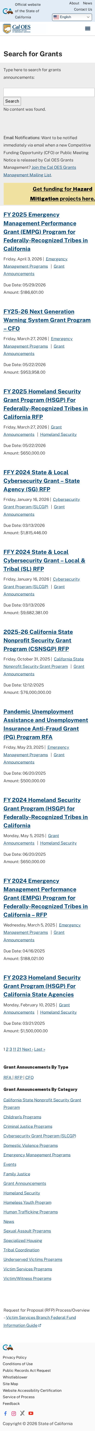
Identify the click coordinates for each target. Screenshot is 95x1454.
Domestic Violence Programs (30, 1145)
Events (9, 1164)
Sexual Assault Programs (27, 1230)
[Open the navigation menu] (87, 29)
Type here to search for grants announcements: (32, 73)
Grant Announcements (24, 1183)
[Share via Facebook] (5, 1413)
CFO (29, 1077)
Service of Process (19, 1397)
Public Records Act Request (27, 1370)
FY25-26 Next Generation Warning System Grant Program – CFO (47, 320)
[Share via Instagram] (13, 1413)
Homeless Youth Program (27, 1202)
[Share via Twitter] (22, 1413)
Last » (39, 1049)
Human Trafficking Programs (30, 1211)
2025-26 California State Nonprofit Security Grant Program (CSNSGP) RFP (38, 640)
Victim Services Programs (27, 1269)
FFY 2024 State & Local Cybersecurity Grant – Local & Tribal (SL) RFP (44, 560)
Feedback (11, 1403)
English (65, 17)
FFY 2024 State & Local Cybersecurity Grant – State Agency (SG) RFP (41, 481)
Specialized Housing (22, 1240)
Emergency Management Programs (37, 1154)
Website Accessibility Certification (32, 1390)
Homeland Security (58, 434)
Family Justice (16, 1174)
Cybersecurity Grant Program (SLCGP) (39, 1135)
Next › (27, 1049)
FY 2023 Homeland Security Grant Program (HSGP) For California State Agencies (42, 986)
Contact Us (83, 9)
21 (19, 1049)
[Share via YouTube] (30, 1413)
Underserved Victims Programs (32, 1259)
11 (14, 1049)
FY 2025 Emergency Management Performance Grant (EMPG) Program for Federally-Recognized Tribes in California (45, 231)
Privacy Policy (15, 1357)
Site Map (10, 1384)
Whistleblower (15, 1377)
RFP (18, 1077)
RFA (7, 1077)
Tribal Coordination (21, 1250)
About (74, 3)
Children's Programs (22, 1117)
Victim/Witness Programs (27, 1278)
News (87, 3)
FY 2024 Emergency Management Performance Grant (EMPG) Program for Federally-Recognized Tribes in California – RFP (45, 898)
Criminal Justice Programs (27, 1126)
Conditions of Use (18, 1364)
